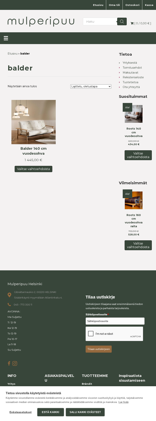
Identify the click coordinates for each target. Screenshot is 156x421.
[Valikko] (6, 38)
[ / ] (142, 23)
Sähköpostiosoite (97, 314)
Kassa (149, 4)
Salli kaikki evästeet (85, 412)
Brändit (87, 383)
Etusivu (98, 4)
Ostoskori (132, 4)
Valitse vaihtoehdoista (33, 169)
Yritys (11, 383)
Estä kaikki (50, 412)
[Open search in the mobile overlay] (105, 21)
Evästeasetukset (21, 412)
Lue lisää (123, 402)
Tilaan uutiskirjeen (99, 349)
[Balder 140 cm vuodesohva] (33, 122)
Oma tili (114, 4)
